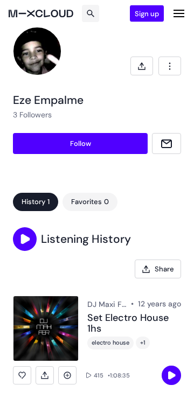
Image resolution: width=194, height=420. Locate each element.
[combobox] (169, 66)
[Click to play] (171, 375)
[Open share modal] (141, 66)
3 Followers (32, 115)
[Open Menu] (178, 13)
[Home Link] (41, 13)
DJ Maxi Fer (107, 304)
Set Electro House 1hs (128, 323)
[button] (25, 239)
